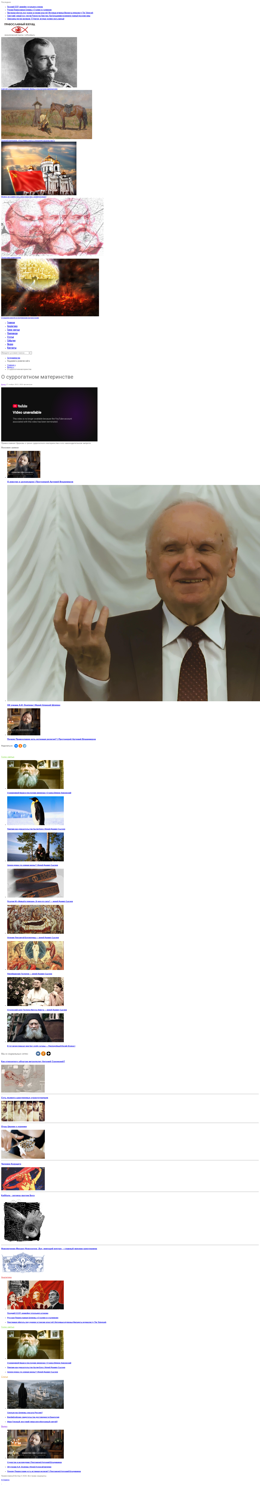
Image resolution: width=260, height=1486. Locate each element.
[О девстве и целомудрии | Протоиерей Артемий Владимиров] (23, 477)
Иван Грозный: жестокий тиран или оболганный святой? (32, 1422)
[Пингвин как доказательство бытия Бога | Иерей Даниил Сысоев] (35, 825)
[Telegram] (24, 746)
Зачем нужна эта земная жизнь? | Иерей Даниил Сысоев (32, 865)
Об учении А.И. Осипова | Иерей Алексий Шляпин (33, 705)
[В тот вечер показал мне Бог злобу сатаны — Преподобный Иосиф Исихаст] (35, 1042)
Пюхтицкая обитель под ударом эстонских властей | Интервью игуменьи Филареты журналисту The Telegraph (50, 12)
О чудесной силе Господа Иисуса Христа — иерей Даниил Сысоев (37, 1010)
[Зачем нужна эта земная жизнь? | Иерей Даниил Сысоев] (35, 861)
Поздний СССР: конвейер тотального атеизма (25, 6)
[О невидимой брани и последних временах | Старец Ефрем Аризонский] (35, 788)
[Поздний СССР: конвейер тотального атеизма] (35, 1309)
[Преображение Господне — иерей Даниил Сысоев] (35, 969)
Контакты (11, 347)
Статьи (10, 337)
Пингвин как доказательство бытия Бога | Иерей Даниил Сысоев (36, 829)
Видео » (10, 367)
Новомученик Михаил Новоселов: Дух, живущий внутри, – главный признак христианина (49, 1248)
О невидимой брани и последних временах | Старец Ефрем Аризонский (39, 793)
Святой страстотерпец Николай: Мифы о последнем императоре (29, 89)
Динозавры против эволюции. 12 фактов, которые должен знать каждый (35, 18)
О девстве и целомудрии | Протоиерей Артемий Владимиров (40, 481)
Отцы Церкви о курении (14, 1126)
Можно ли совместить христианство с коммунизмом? (23, 197)
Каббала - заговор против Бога (18, 1195)
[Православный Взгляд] (19, 36)
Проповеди (12, 333)
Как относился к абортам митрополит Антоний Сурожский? (33, 1061)
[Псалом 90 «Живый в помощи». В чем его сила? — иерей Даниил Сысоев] (35, 897)
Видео (10, 344)
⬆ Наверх (5, 1480)
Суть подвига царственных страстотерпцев (24, 1097)
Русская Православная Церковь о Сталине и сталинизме (29, 9)
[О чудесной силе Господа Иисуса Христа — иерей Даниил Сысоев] (35, 1005)
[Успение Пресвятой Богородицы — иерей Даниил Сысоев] (35, 933)
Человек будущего (11, 1164)
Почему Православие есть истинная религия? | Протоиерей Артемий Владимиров (51, 739)
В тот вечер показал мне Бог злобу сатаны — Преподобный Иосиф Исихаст (41, 1046)
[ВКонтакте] (16, 746)
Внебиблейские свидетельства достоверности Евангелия (33, 1417)
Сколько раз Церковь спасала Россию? (25, 1413)
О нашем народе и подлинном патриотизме (20, 318)
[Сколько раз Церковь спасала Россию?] (35, 1408)
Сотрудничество (13, 357)
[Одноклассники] (20, 746)
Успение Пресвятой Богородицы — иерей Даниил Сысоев (33, 938)
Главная (11, 322)
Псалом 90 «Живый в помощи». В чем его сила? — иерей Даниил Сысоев (40, 901)
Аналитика (12, 326)
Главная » (11, 365)
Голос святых (13, 329)
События (11, 340)
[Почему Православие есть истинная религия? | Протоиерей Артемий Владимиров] (23, 735)
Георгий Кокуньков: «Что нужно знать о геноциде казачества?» (28, 141)
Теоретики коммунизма (11, 258)
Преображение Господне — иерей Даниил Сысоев (29, 974)
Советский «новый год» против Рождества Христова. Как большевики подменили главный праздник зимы (48, 15)
